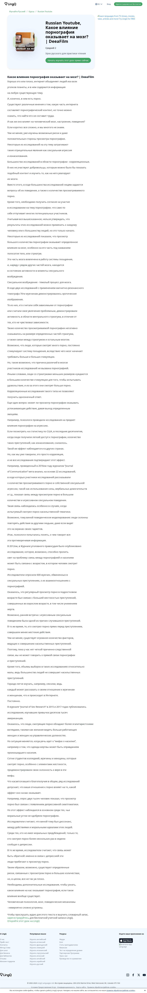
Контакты (4, 945)
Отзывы (3, 959)
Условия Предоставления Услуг (43, 987)
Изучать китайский (37, 959)
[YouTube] (144, 975)
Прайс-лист (4, 942)
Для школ (4, 950)
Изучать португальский (39, 953)
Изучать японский (37, 956)
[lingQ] (10, 4)
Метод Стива (5, 948)
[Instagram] (127, 975)
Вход (109, 4)
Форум (62, 939)
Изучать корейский (37, 961)
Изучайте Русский (17, 11)
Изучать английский (38, 939)
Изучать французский (38, 945)
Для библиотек (6, 956)
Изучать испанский (37, 942)
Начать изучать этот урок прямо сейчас (68, 60)
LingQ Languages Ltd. (45, 983)
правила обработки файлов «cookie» (120, 990)
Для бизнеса (5, 953)
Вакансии (63, 948)
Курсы (31, 11)
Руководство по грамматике (70, 959)
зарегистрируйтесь (18, 917)
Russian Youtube (45, 11)
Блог (61, 942)
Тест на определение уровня (70, 950)
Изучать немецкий (37, 948)
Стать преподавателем (68, 945)
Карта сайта (81, 987)
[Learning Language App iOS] (126, 940)
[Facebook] (133, 975)
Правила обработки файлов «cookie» (101, 987)
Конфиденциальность (66, 987)
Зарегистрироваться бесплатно (128, 4)
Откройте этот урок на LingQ (23, 921)
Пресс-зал (63, 956)
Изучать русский (36, 964)
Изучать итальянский (38, 950)
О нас (2, 939)
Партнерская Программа (69, 953)
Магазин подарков (7, 961)
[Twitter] (138, 975)
